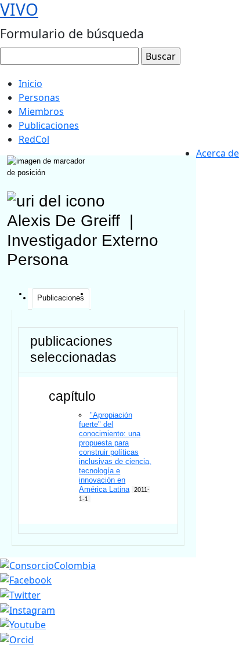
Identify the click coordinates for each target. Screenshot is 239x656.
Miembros (41, 111)
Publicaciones (49, 125)
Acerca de (217, 153)
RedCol (34, 139)
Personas (39, 97)
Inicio (30, 83)
